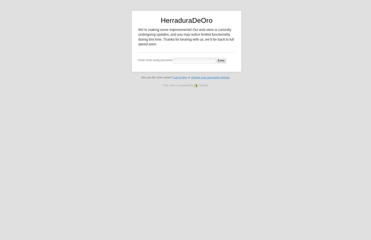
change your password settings (210, 77)
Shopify (203, 85)
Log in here (180, 77)
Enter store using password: (155, 60)
